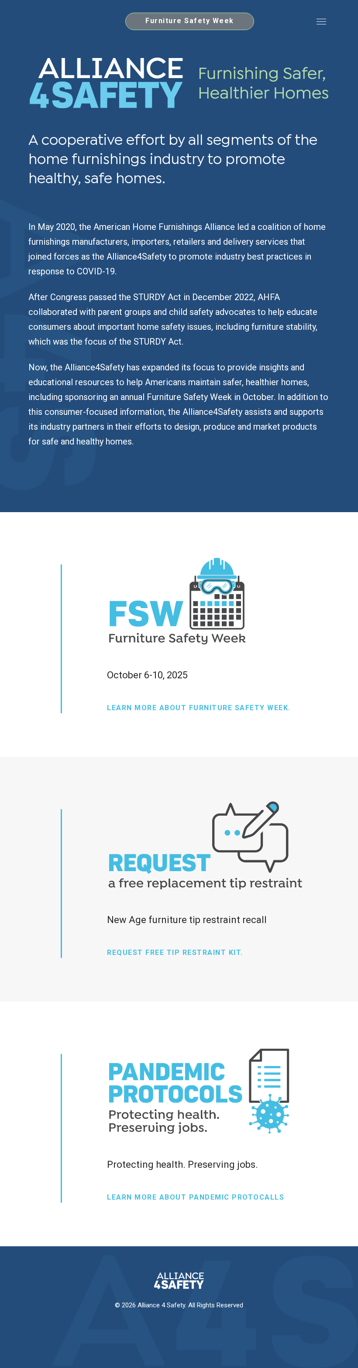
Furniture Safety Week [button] (189, 21)
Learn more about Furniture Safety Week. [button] (199, 708)
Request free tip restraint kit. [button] (175, 952)
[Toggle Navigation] (321, 21)
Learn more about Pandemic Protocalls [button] (195, 1197)
